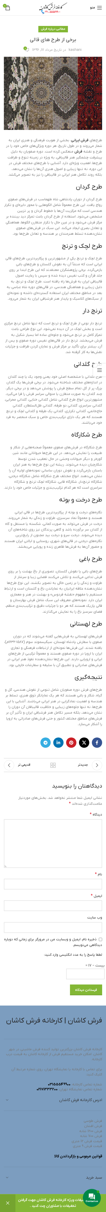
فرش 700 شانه (91, 1136)
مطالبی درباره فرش (53, 29)
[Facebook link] (97, 742)
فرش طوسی (93, 1121)
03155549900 (59, 1084)
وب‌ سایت (94, 917)
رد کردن (7, 1203)
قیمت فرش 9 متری (87, 1146)
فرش (78, 151)
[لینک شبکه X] (84, 742)
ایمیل (96, 895)
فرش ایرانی (80, 140)
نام (98, 874)
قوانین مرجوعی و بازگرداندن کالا (78, 1156)
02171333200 (47, 1089)
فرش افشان (93, 1126)
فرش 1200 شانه (90, 1131)
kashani (75, 50)
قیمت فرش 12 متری (87, 1141)
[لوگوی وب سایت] (53, 7)
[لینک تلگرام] (45, 742)
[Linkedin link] (58, 742)
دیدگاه (96, 814)
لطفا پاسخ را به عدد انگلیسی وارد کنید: (73, 954)
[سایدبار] (99, 370)
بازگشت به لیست (53, 765)
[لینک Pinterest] (71, 742)
